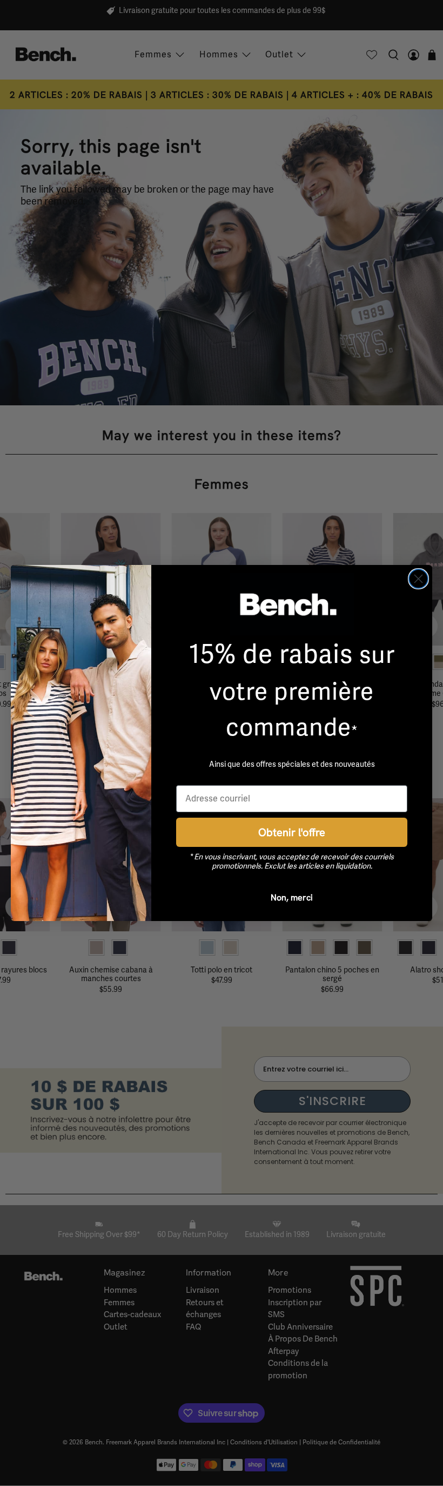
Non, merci (292, 897)
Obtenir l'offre (291, 832)
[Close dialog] (418, 578)
